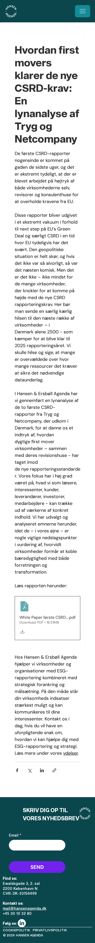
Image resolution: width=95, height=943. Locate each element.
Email (15, 835)
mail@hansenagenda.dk (24, 908)
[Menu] (82, 11)
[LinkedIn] (22, 923)
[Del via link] (54, 770)
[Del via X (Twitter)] (29, 770)
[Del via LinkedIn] (42, 770)
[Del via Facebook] (17, 770)
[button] (50, 930)
